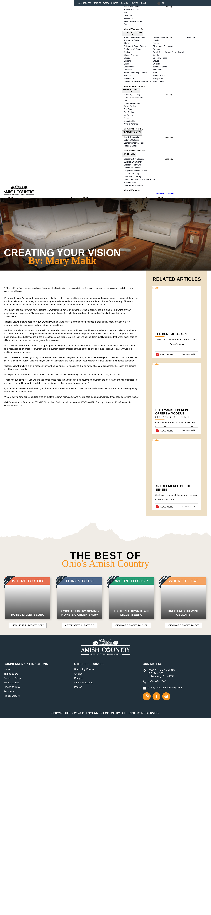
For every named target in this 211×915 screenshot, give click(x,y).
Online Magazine (83, 682)
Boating (127, 52)
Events (106, 3)
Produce (156, 49)
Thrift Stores (158, 70)
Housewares (129, 78)
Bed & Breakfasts (131, 137)
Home (7, 669)
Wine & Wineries (131, 124)
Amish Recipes (85, 3)
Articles (97, 3)
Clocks (127, 58)
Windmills (190, 37)
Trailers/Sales (159, 76)
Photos (114, 3)
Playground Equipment (163, 46)
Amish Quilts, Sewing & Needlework (168, 52)
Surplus (156, 64)
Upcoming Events (84, 669)
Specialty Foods (160, 58)
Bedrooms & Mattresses (134, 159)
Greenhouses (129, 67)
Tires (155, 73)
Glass (126, 64)
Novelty (156, 43)
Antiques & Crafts (131, 40)
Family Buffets (130, 106)
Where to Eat (11, 682)
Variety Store (158, 81)
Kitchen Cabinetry (131, 174)
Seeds (156, 55)
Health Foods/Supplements (135, 73)
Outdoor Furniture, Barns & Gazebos (139, 179)
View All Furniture (132, 190)
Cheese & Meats (131, 55)
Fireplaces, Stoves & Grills (135, 171)
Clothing (127, 61)
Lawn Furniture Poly (132, 177)
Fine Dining (129, 112)
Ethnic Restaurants (132, 103)
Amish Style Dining (132, 95)
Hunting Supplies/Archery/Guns (137, 81)
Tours (126, 24)
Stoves (156, 61)
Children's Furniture (132, 165)
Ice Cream (128, 115)
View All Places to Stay (134, 151)
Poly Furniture (130, 182)
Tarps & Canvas (160, 67)
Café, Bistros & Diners (133, 97)
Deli (125, 100)
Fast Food (128, 109)
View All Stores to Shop (134, 86)
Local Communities (129, 3)
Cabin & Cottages (131, 140)
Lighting (156, 40)
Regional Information (133, 21)
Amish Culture (12, 695)
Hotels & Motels (130, 146)
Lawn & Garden (160, 37)
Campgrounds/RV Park (134, 143)
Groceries (128, 70)
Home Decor (129, 76)
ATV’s (126, 43)
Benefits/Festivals (131, 10)
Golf (125, 13)
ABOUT (143, 3)
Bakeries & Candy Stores (135, 46)
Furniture (9, 691)
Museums (128, 15)
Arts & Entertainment (133, 7)
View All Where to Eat (133, 129)
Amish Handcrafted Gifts (134, 37)
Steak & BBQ (129, 121)
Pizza (126, 118)
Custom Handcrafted (133, 168)
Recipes (78, 678)
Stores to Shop (12, 678)
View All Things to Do (133, 29)
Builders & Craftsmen (133, 162)
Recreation (128, 18)
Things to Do (11, 673)
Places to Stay (12, 687)
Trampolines (158, 78)
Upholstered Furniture (133, 185)
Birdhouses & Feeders (133, 49)
